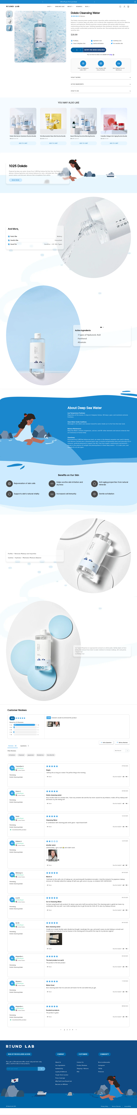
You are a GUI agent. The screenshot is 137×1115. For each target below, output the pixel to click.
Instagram (101, 1065)
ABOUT (69, 6)
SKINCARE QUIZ (59, 6)
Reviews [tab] (10, 746)
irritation (12, 755)
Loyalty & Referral (61, 1072)
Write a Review (123, 742)
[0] (128, 6)
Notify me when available (94, 50)
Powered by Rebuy (68, 147)
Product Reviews (82, 1065)
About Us (58, 1062)
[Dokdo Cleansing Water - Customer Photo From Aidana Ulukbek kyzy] (56, 724)
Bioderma (40, 755)
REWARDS (79, 6)
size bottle (50, 755)
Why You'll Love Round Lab (63, 1081)
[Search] (120, 6)
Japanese (31, 755)
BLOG (86, 6)
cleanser (21, 755)
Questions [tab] (23, 746)
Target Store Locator (61, 1075)
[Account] (124, 6)
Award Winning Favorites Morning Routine (82, 136)
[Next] (94, 2)
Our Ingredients (60, 1065)
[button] (124, 776)
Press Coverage (60, 1078)
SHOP (49, 6)
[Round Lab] (13, 6)
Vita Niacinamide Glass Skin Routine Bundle (53, 136)
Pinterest (101, 1072)
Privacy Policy (104, 1106)
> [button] (76, 1029)
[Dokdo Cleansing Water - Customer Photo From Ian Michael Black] (50, 724)
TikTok (100, 1068)
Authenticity (59, 1068)
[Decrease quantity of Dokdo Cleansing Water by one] (73, 50)
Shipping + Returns (83, 1068)
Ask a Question (107, 742)
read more (15, 180)
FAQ (78, 1072)
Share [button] (50, 776)
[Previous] (43, 2)
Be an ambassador (104, 1062)
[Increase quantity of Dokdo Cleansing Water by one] (80, 50)
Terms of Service (116, 1106)
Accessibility (127, 1106)
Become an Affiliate (61, 1084)
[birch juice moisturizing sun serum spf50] (68, 2)
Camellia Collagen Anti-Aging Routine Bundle (114, 136)
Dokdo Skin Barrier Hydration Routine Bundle (23, 136)
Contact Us (80, 1062)
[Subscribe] (41, 1069)
